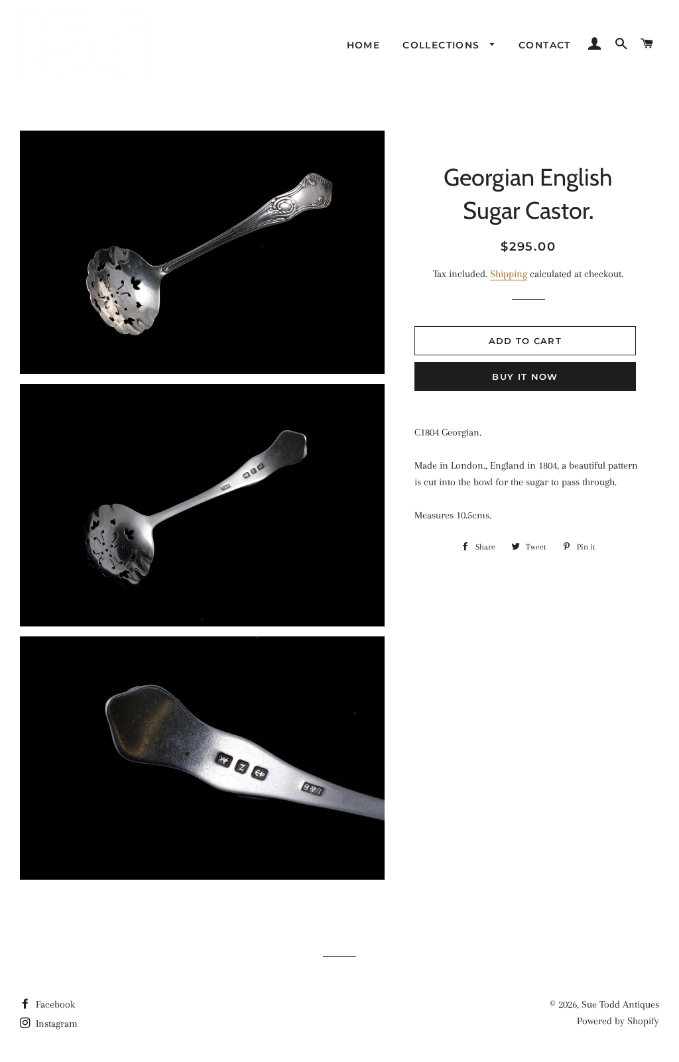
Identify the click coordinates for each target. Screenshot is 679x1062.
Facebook (54, 1004)
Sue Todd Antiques (620, 1004)
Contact (545, 45)
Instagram (55, 1024)
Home (364, 45)
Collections (442, 45)
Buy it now (525, 376)
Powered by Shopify (618, 1021)
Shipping (508, 274)
